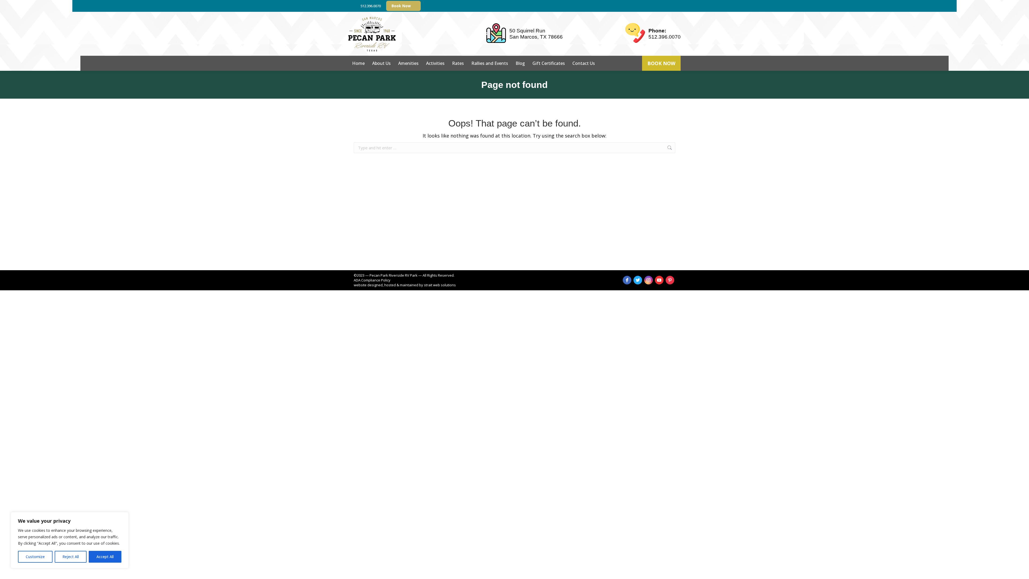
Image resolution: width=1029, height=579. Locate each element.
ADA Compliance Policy (372, 280)
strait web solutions (440, 285)
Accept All (105, 556)
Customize (35, 556)
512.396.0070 (370, 5)
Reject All (70, 556)
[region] (70, 540)
